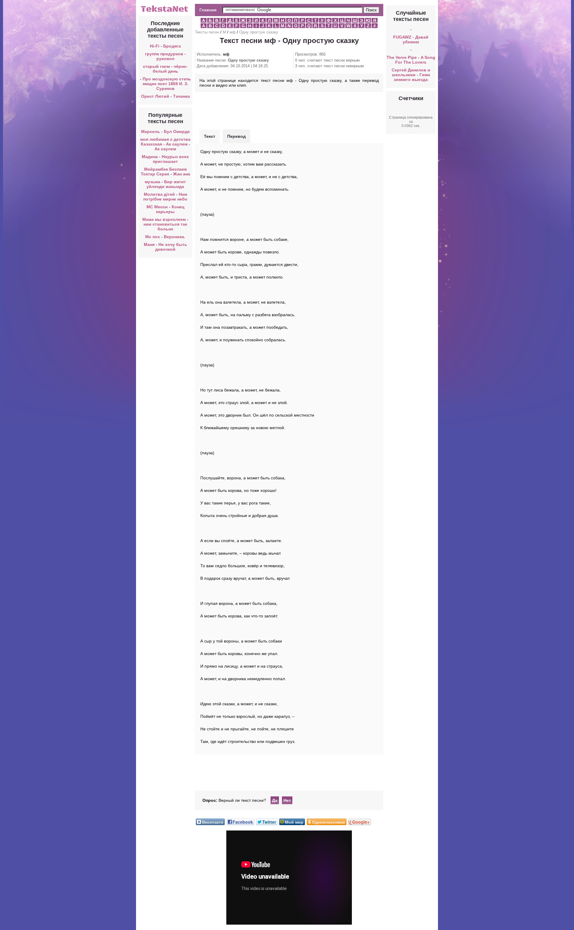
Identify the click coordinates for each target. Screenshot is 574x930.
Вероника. (174, 236)
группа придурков (164, 53)
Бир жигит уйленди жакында (166, 184)
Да (274, 800)
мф (233, 32)
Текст (209, 136)
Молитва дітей (159, 194)
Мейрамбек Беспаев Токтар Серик (164, 171)
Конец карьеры (170, 209)
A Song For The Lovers (415, 60)
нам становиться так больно (165, 226)
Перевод (236, 136)
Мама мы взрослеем (164, 219)
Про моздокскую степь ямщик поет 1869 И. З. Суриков (167, 84)
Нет (287, 800)
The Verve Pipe (402, 57)
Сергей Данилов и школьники (411, 72)
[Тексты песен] (165, 11)
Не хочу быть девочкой (171, 247)
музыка (152, 181)
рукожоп (165, 58)
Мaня (149, 244)
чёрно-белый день (170, 69)
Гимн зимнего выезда (412, 77)
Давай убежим (415, 39)
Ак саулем (165, 148)
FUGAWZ (402, 37)
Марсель (150, 131)
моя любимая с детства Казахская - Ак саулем (165, 141)
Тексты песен (207, 32)
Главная (207, 9)
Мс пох (152, 236)
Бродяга (172, 46)
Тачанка (181, 96)
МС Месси (157, 206)
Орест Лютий (155, 96)
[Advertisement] (289, 110)
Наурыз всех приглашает (171, 159)
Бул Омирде (177, 131)
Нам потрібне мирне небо (165, 196)
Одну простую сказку (258, 32)
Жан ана (181, 174)
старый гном (156, 66)
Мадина (150, 156)
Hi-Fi (154, 46)
